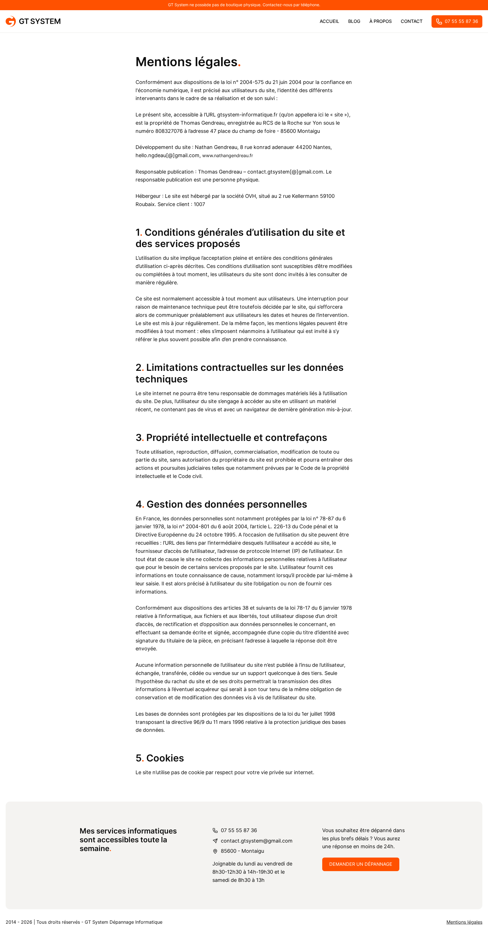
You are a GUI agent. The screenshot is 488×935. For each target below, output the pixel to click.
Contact (411, 21)
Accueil (329, 21)
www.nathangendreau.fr (227, 155)
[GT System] (33, 21)
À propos (380, 21)
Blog (354, 21)
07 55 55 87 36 (461, 21)
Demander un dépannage (360, 864)
